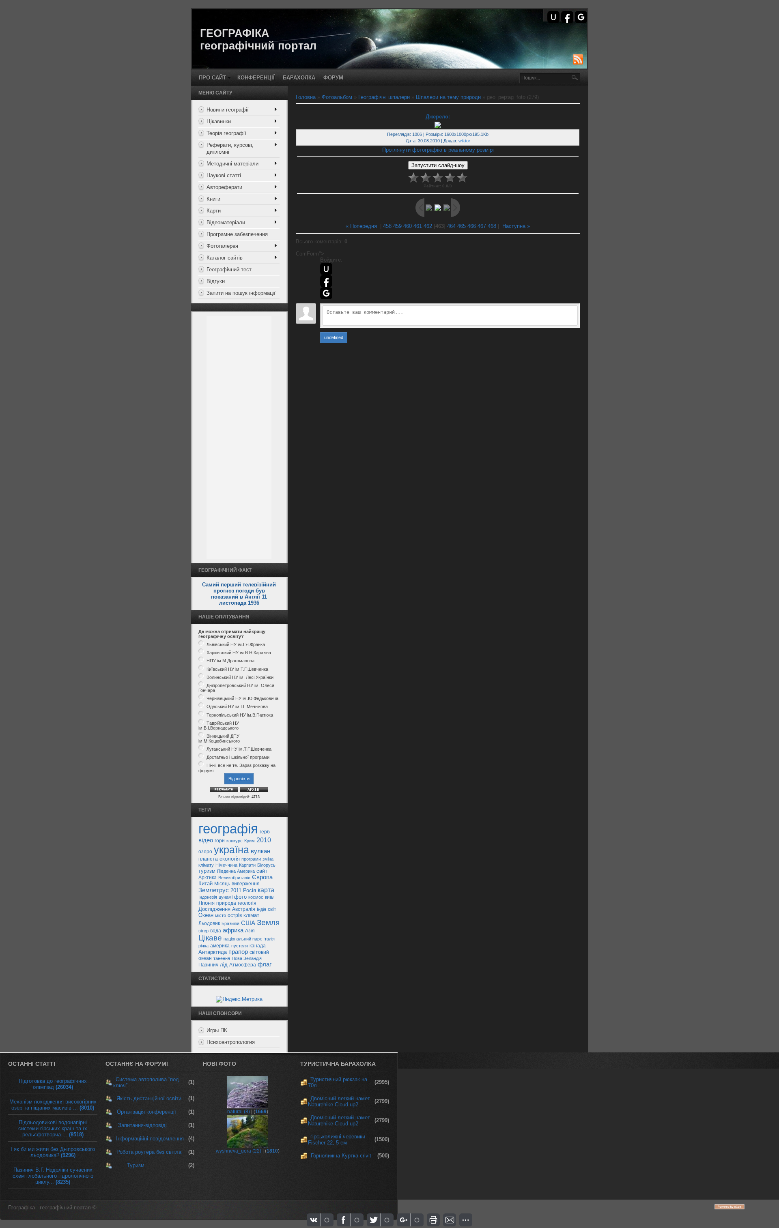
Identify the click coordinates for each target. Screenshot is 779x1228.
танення (221, 958)
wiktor (464, 140)
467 (482, 226)
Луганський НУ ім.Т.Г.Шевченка (239, 749)
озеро (205, 851)
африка (233, 930)
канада (258, 946)
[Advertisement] (239, 437)
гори (220, 841)
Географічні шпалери (384, 97)
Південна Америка (236, 871)
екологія (229, 859)
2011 (235, 890)
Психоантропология (231, 1042)
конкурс (234, 840)
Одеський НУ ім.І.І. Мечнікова (237, 706)
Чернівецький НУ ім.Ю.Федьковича (242, 698)
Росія (249, 890)
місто (220, 915)
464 (451, 226)
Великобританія (234, 877)
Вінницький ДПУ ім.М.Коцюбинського (219, 738)
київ (269, 897)
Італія (269, 938)
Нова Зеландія (247, 958)
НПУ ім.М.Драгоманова (230, 661)
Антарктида (212, 952)
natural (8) (238, 1111)
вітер (203, 930)
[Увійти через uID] (553, 17)
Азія (250, 931)
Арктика (207, 877)
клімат (251, 915)
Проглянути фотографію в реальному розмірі (438, 150)
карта (266, 890)
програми (251, 859)
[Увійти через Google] (581, 17)
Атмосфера (242, 965)
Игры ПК (217, 1030)
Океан (205, 915)
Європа (262, 877)
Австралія (243, 909)
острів (235, 915)
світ (272, 909)
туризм (206, 871)
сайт (261, 871)
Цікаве (210, 938)
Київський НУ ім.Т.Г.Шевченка (237, 669)
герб (265, 832)
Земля (268, 922)
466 (471, 226)
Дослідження (214, 909)
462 (428, 226)
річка (203, 945)
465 (461, 226)
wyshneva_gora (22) (238, 1151)
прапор (238, 952)
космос (255, 897)
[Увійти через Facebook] (567, 17)
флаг (264, 964)
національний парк (243, 938)
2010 (263, 840)
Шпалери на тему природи (448, 97)
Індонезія (207, 897)
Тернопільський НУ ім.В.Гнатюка (240, 715)
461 (417, 226)
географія (228, 828)
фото (240, 897)
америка (220, 946)
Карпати (247, 865)
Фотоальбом (337, 97)
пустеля (239, 945)
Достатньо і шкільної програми (238, 757)
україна (231, 849)
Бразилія (230, 923)
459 (397, 226)
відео (205, 840)
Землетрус (213, 890)
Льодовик (209, 923)
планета (208, 859)
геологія (247, 903)
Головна (306, 97)
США (248, 923)
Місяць (222, 884)
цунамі (225, 897)
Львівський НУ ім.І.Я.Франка (236, 644)
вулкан (260, 851)
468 (492, 226)
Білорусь (266, 865)
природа (226, 903)
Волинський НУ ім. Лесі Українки (240, 677)
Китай (205, 883)
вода (215, 931)
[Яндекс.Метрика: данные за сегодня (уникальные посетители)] (239, 999)
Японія (206, 903)
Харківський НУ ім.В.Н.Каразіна (239, 652)
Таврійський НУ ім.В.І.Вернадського (218, 725)
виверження (246, 884)
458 (387, 226)
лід (224, 965)
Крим (249, 840)
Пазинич (208, 965)
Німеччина (226, 865)
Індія (261, 909)
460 (407, 226)
